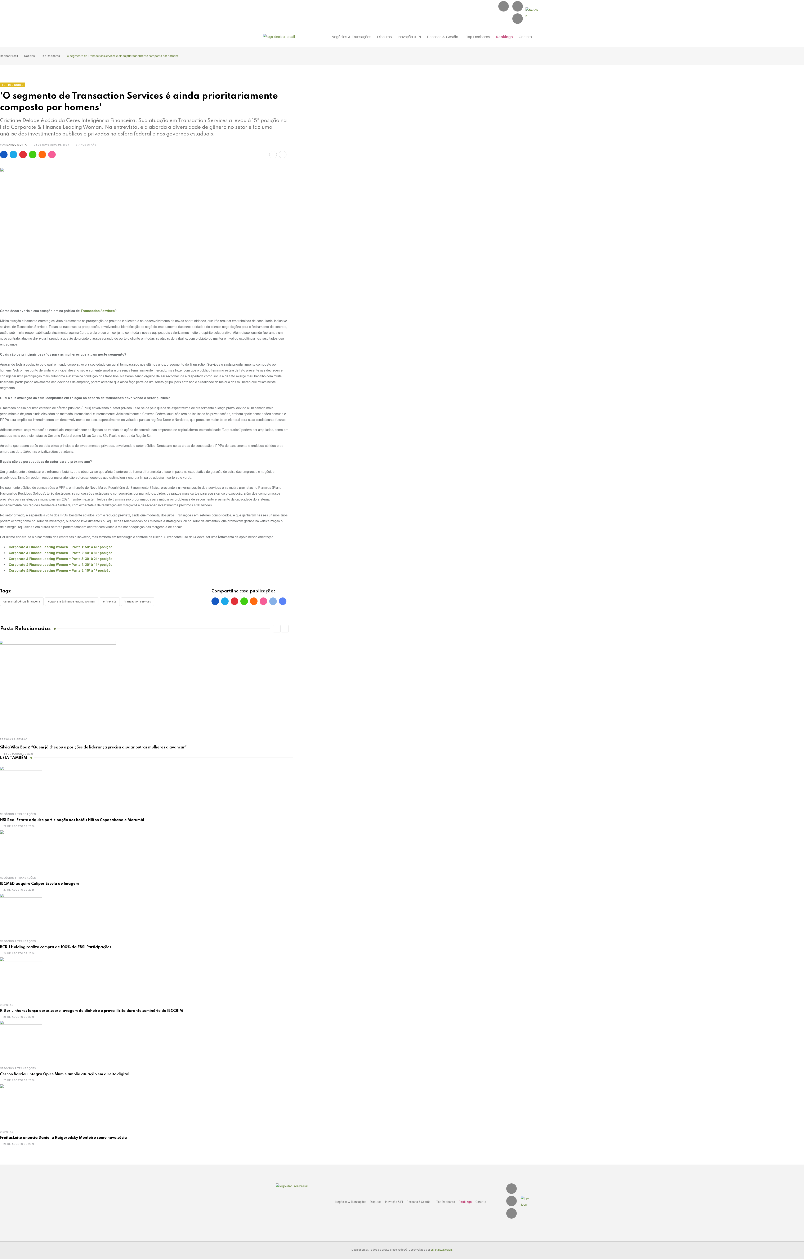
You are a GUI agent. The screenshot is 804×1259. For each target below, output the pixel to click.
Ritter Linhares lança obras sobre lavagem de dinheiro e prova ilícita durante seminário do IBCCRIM (91, 1011)
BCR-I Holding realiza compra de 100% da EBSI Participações (55, 947)
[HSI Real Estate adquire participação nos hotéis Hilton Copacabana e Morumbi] (21, 787)
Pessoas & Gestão (442, 37)
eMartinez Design (441, 1249)
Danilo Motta (16, 144)
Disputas (384, 37)
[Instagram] (503, 6)
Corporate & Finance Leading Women (71, 601)
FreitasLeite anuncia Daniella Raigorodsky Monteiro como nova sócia (63, 1138)
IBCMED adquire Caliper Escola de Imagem (39, 884)
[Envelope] (517, 18)
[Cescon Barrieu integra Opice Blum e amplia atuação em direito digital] (21, 1042)
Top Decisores (478, 37)
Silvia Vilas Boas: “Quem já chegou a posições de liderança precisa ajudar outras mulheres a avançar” (93, 747)
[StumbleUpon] (52, 154)
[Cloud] (42, 154)
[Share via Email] (273, 154)
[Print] (282, 154)
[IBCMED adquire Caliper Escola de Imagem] (21, 851)
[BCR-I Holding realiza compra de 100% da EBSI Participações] (21, 914)
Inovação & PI (409, 37)
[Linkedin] (517, 6)
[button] (443, 37)
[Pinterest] (23, 154)
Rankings (504, 37)
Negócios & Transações (351, 37)
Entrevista (109, 601)
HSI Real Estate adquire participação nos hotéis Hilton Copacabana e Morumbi (72, 820)
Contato (525, 37)
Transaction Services (98, 311)
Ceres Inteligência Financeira (21, 601)
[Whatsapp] (32, 154)
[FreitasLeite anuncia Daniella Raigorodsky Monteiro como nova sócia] (21, 1105)
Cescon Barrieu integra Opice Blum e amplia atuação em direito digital (64, 1074)
